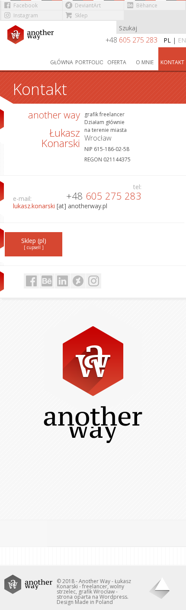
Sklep (81, 15)
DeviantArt (88, 5)
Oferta (116, 62)
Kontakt (172, 62)
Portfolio (89, 62)
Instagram (25, 15)
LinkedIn (62, 281)
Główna (61, 62)
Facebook (25, 5)
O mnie (145, 62)
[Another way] (33, 37)
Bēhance (146, 5)
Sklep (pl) (33, 243)
